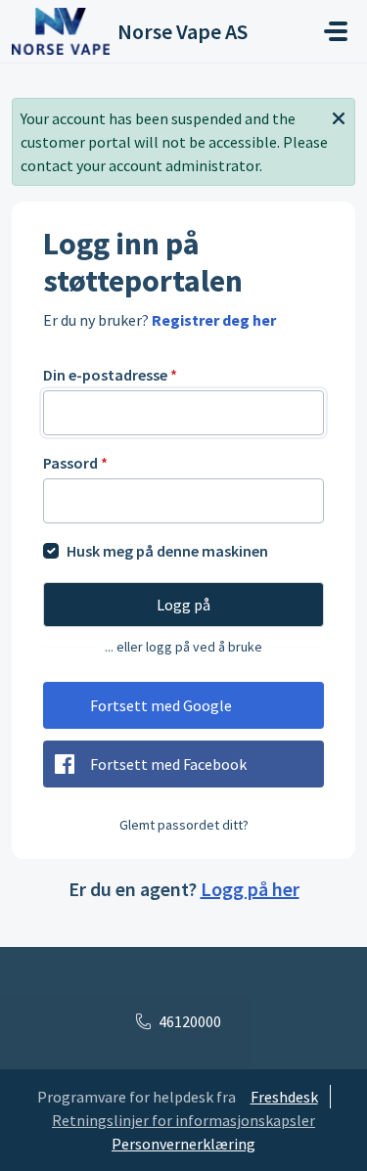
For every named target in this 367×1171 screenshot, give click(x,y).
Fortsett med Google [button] (161, 705)
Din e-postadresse (110, 374)
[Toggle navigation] (335, 31)
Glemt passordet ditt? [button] (184, 824)
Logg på (183, 604)
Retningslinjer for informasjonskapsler (183, 1120)
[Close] (338, 116)
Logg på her (250, 889)
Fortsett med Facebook (168, 764)
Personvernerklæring (183, 1143)
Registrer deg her (214, 320)
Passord (75, 463)
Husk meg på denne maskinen (167, 551)
